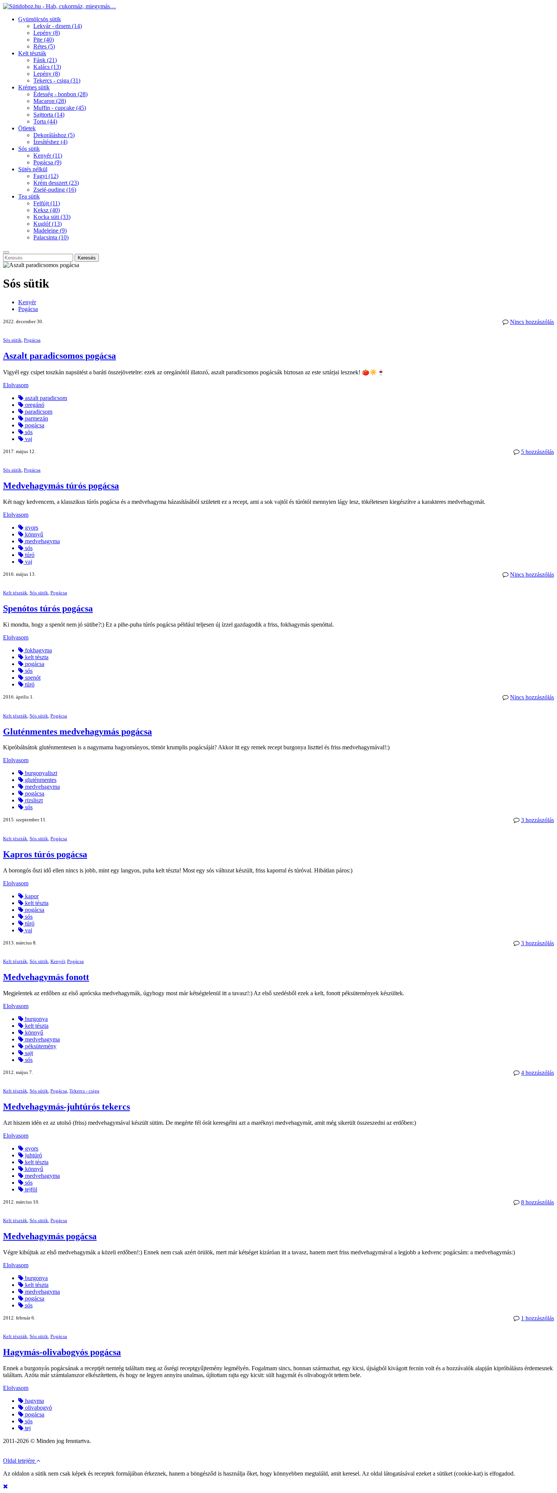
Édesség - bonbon (60, 94)
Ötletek (27, 128)
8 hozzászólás (537, 1202)
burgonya (35, 1019)
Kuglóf (47, 223)
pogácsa (33, 425)
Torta (45, 121)
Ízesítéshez (50, 142)
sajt (28, 1053)
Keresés (87, 258)
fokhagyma (37, 650)
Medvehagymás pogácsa (50, 1236)
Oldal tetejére (19, 1460)
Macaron (49, 101)
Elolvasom (15, 385)
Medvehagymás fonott (46, 977)
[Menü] (6, 252)
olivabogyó (37, 1407)
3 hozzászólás (537, 820)
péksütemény (39, 1046)
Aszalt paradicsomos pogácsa (59, 356)
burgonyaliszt (40, 773)
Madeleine (50, 230)
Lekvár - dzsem (57, 26)
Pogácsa (47, 162)
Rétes (44, 46)
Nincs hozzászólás (532, 322)
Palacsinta (51, 237)
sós (28, 432)
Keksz (46, 210)
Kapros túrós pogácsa (45, 854)
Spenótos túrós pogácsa (48, 608)
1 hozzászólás (537, 1318)
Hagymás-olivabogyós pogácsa (62, 1352)
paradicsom (37, 411)
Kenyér (47, 155)
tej (27, 1428)
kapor (31, 896)
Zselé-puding (54, 189)
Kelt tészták (32, 53)
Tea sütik (29, 196)
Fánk (45, 60)
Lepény (46, 33)
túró (28, 555)
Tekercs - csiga (56, 80)
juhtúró (32, 1155)
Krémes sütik (34, 87)
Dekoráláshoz (54, 135)
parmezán (35, 418)
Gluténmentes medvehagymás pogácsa (77, 731)
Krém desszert (56, 183)
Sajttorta (48, 114)
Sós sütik (29, 148)
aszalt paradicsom (45, 398)
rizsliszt (33, 800)
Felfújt (46, 203)
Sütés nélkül (32, 169)
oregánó (33, 405)
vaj (27, 439)
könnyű (33, 534)
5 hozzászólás (537, 452)
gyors (30, 527)
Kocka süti (51, 217)
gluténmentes (39, 780)
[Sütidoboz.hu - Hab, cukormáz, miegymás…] (59, 6)
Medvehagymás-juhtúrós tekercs (66, 1107)
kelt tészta (36, 657)
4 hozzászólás (537, 1072)
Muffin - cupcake (59, 108)
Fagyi (45, 176)
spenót (32, 677)
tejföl (30, 1189)
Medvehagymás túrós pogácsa (61, 486)
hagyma (33, 1401)
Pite (43, 39)
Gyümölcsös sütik (39, 19)
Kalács (47, 67)
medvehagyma (41, 541)
